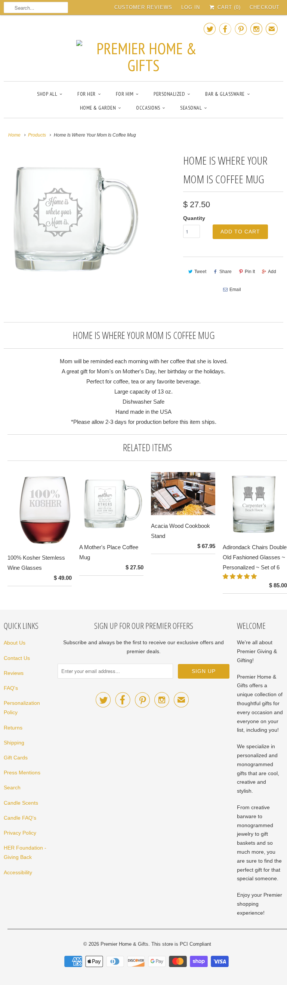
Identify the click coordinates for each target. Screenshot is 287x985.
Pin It (250, 271)
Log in (190, 7)
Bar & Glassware (225, 94)
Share (225, 271)
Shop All (47, 94)
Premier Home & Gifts (124, 944)
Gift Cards (16, 758)
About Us (14, 643)
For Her (86, 94)
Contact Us (17, 658)
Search (12, 787)
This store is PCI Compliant (181, 944)
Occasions (148, 107)
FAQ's (11, 688)
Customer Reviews (143, 7)
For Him (125, 94)
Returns (13, 728)
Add (272, 271)
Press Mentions (22, 773)
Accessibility (18, 872)
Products (37, 135)
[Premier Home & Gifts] (143, 47)
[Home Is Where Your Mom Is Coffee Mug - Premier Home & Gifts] (72, 220)
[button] (240, 576)
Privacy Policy (20, 833)
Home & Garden (98, 107)
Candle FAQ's (20, 818)
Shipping (14, 743)
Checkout (265, 7)
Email (235, 289)
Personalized (169, 94)
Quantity (194, 218)
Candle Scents (21, 803)
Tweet (200, 271)
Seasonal (191, 107)
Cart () (228, 7)
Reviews (14, 673)
